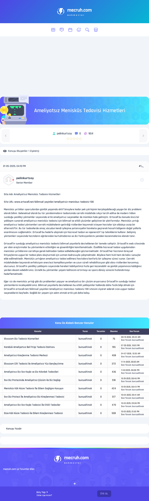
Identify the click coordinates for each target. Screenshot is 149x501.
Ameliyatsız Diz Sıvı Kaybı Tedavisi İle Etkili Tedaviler (32, 404)
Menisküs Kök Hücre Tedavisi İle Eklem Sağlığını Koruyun (33, 388)
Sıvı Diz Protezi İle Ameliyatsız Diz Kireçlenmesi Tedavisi (34, 396)
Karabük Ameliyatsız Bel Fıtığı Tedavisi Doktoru (29, 347)
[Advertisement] (74, 66)
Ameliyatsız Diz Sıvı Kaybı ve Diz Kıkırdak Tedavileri (31, 371)
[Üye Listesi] (78, 30)
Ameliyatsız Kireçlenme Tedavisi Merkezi (26, 355)
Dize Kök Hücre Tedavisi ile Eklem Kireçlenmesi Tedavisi (33, 413)
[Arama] (87, 30)
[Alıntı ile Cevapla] (142, 167)
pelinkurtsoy (25, 178)
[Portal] (61, 30)
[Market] (96, 30)
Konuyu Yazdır (14, 428)
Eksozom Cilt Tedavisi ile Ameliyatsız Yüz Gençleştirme (33, 363)
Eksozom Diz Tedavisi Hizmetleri (21, 338)
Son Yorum (126, 340)
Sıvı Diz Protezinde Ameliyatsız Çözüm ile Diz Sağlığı (32, 380)
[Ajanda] (70, 30)
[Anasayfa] (53, 30)
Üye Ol (104, 493)
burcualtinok (85, 338)
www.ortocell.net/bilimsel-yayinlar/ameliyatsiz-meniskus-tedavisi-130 (54, 202)
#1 (140, 166)
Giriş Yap (44, 494)
